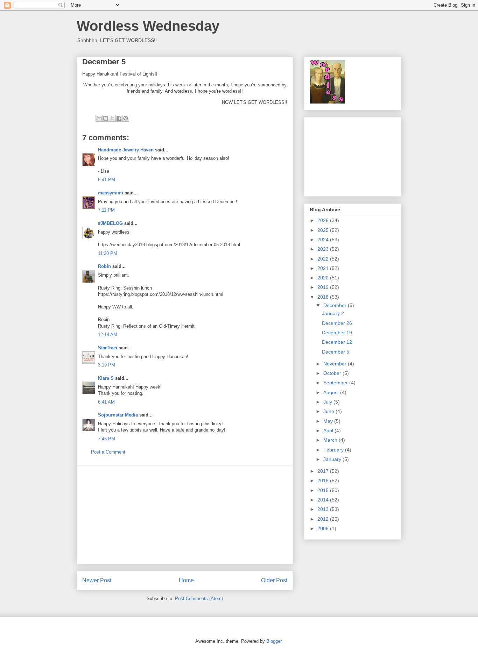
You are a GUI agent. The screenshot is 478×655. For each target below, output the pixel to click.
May (328, 421)
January (333, 459)
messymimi (110, 192)
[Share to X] (112, 118)
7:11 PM (106, 210)
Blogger (273, 641)
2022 (323, 259)
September (336, 382)
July (328, 402)
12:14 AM (107, 334)
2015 (323, 490)
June (329, 411)
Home (186, 580)
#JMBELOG (110, 223)
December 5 (335, 352)
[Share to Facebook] (118, 118)
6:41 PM (106, 179)
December (335, 305)
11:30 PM (107, 253)
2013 (323, 509)
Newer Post (96, 580)
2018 (323, 297)
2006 (323, 528)
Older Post (274, 580)
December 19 (337, 332)
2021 (323, 268)
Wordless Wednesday (148, 26)
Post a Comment (108, 452)
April (329, 430)
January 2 (333, 313)
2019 (323, 287)
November (335, 363)
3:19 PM (106, 365)
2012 (323, 519)
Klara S (106, 378)
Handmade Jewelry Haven (126, 149)
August (331, 392)
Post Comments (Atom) (199, 598)
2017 (323, 471)
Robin (104, 266)
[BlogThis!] (105, 118)
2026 (323, 220)
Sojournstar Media (118, 415)
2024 (323, 239)
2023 (323, 249)
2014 (323, 500)
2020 (323, 277)
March (331, 440)
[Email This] (99, 118)
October (333, 373)
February (334, 450)
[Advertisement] (184, 514)
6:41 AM (106, 402)
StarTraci (107, 347)
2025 (323, 230)
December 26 (337, 323)
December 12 (337, 342)
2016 (323, 480)
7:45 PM (106, 438)
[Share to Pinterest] (125, 118)
